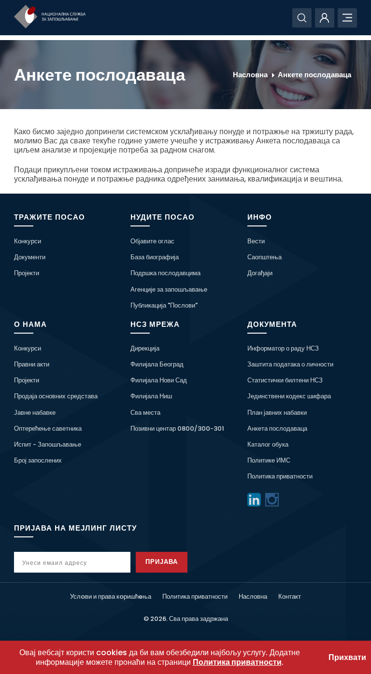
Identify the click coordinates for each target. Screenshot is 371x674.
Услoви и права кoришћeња (110, 596)
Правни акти (31, 364)
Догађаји (259, 273)
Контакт (289, 596)
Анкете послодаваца (314, 75)
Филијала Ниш (151, 396)
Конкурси (27, 241)
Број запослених (38, 460)
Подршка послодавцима (165, 273)
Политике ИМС (268, 460)
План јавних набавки (277, 412)
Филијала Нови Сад (158, 380)
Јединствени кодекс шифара (289, 396)
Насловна (250, 75)
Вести (256, 241)
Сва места (145, 412)
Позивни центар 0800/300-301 (177, 428)
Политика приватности (280, 476)
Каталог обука (267, 444)
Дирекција (144, 348)
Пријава (161, 561)
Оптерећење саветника (48, 428)
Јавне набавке (35, 412)
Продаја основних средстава (56, 396)
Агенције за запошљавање (168, 289)
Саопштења (264, 257)
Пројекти (26, 273)
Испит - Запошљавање (47, 444)
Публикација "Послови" (164, 305)
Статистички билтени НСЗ (285, 380)
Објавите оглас (152, 241)
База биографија (154, 257)
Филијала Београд (157, 364)
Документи (29, 257)
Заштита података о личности (290, 364)
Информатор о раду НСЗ (283, 348)
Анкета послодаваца (277, 428)
